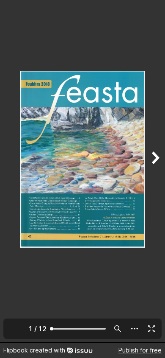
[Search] (117, 328)
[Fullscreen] (151, 328)
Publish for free (140, 350)
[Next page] (155, 171)
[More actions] (134, 328)
